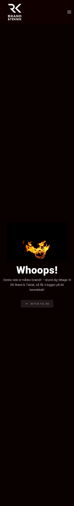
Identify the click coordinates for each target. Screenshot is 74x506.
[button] (69, 12)
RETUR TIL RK (40, 304)
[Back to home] (15, 12)
